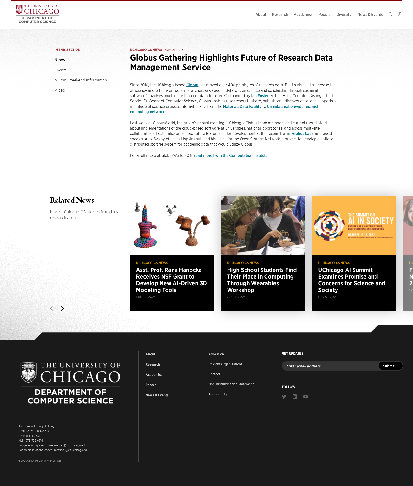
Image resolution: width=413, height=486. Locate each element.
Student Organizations (225, 364)
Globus (192, 84)
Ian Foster (260, 95)
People (324, 14)
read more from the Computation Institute (231, 155)
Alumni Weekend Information (80, 79)
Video (59, 89)
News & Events (370, 14)
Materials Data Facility (242, 106)
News (59, 59)
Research (280, 14)
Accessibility (217, 394)
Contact (214, 374)
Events (60, 69)
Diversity (344, 14)
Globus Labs (302, 133)
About (260, 14)
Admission (216, 354)
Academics (303, 14)
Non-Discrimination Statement (231, 384)
